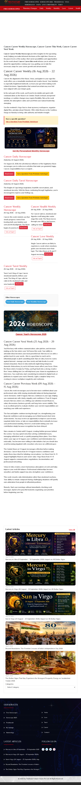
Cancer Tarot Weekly (15, 267)
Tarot (60, 5)
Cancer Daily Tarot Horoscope (21, 180)
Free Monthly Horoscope (36, 302)
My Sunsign (10, 727)
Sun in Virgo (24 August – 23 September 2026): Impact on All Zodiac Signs (32, 619)
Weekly (48, 8)
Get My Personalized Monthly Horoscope (31, 151)
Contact (46, 732)
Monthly (57, 8)
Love (64, 8)
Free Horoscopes (32, 2)
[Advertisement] (42, 30)
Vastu (38, 5)
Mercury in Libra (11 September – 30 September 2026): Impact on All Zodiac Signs (35, 559)
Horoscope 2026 (46, 2)
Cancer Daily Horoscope (17, 156)
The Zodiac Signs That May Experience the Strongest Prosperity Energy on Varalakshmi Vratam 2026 (37, 679)
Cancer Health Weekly (43, 207)
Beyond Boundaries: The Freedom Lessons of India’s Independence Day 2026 (34, 649)
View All (72, 529)
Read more (9, 174)
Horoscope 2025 (11, 717)
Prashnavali (59, 2)
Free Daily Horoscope (15, 302)
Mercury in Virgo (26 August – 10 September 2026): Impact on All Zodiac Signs (34, 589)
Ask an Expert (10, 232)
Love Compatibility (49, 5)
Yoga (67, 2)
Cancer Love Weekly (42, 237)
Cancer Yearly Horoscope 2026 (31, 334)
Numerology (30, 5)
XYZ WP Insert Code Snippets (33, 783)
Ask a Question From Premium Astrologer (22, 122)
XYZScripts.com (51, 783)
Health (78, 8)
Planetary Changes (30, 8)
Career (70, 8)
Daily (41, 8)
